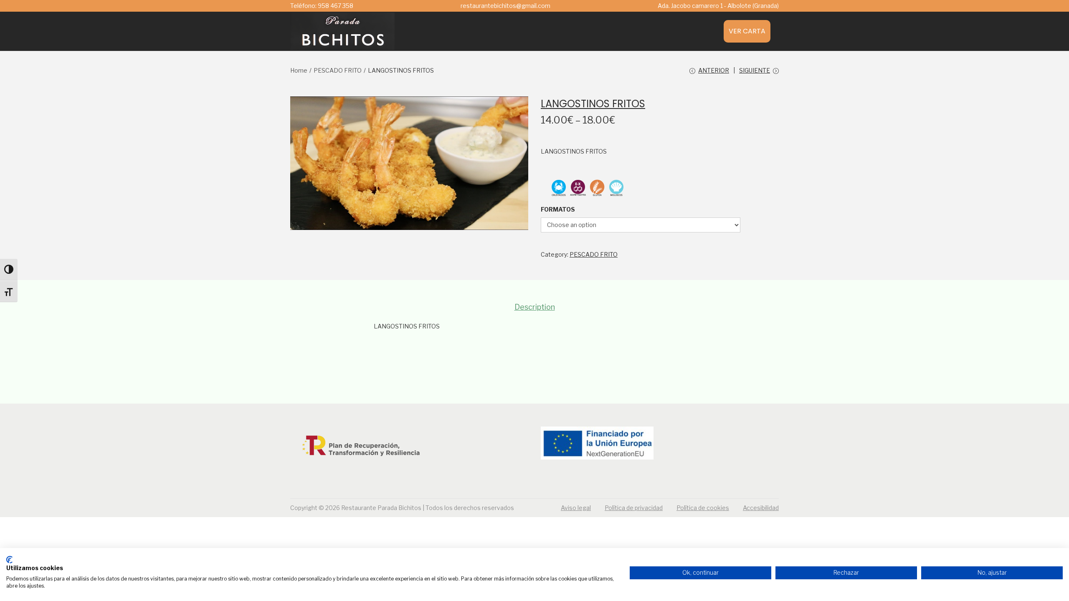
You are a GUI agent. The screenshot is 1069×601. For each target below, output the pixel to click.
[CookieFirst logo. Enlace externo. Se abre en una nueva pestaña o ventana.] (9, 559)
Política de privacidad (634, 507)
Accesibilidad (761, 507)
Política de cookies (702, 507)
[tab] (534, 307)
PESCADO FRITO (338, 70)
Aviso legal (576, 507)
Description (534, 307)
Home (298, 70)
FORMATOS (558, 209)
